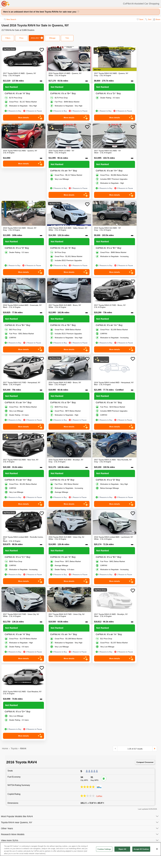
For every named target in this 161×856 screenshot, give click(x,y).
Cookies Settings (104, 849)
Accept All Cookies (141, 849)
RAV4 (23, 748)
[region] (80, 849)
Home (5, 748)
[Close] (157, 849)
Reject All (122, 849)
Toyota (14, 748)
